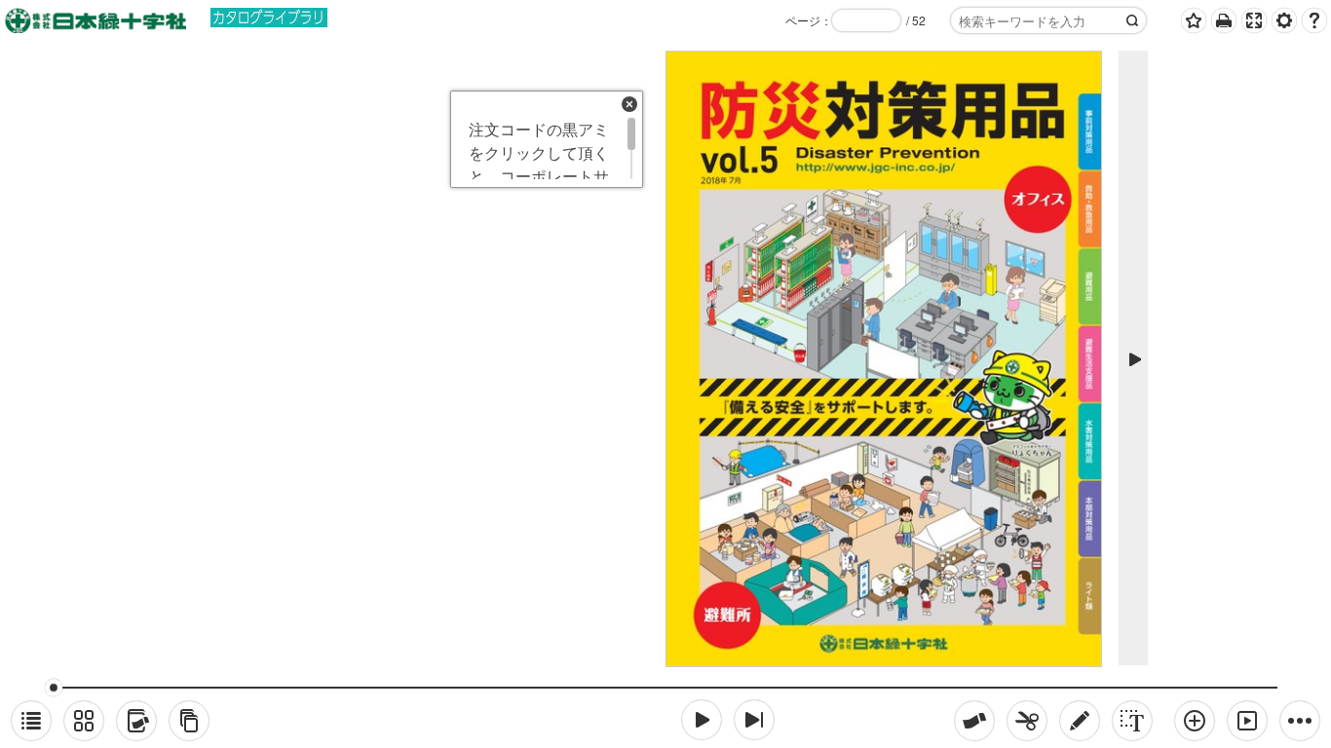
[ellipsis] (1299, 720)
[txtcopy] (1132, 720)
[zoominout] (1194, 720)
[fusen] (974, 720)
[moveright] (701, 719)
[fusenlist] (136, 720)
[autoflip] (1247, 720)
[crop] (1027, 720)
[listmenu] (31, 720)
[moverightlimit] (754, 719)
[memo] (1079, 720)
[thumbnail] (83, 720)
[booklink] (189, 720)
